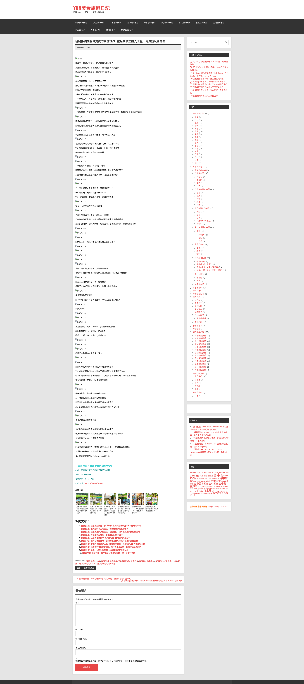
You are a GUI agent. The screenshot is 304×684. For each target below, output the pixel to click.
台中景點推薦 (200, 347)
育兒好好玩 (199, 314)
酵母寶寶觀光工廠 (107, 563)
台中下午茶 (208, 479)
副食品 (197, 300)
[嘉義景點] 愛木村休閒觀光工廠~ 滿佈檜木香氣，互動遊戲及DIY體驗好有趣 (113, 544)
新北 (196, 162)
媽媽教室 (198, 303)
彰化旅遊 (207, 488)
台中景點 (196, 481)
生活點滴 (196, 329)
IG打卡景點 (193, 473)
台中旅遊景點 (132, 22)
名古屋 (201, 235)
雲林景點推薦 (200, 355)
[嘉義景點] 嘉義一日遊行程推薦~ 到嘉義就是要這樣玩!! (151, 509)
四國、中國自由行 (202, 189)
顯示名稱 (79, 629)
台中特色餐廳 (205, 481)
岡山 (198, 193)
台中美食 (216, 480)
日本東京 (218, 491)
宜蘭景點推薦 (200, 335)
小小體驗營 (201, 318)
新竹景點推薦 (200, 341)
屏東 (196, 151)
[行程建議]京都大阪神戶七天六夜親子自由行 (208, 84)
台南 (196, 145)
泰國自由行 (197, 376)
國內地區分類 (198, 113)
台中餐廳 (213, 483)
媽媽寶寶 (196, 296)
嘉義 (88, 560)
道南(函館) (201, 261)
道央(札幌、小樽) (204, 264)
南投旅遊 (210, 476)
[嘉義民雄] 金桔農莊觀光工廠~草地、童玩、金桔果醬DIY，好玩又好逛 (111, 525)
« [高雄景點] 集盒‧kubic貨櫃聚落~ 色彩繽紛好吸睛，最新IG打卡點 (102, 578)
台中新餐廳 (215, 479)
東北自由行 (199, 274)
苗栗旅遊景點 (115, 22)
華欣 (196, 388)
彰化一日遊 (198, 488)
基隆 (196, 117)
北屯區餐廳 (209, 473)
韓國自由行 (197, 392)
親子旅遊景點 (219, 493)
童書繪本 (198, 311)
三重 (200, 240)
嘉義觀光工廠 (161, 560)
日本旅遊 (209, 490)
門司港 (199, 177)
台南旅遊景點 (218, 22)
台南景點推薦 (200, 361)
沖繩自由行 (199, 284)
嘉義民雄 (134, 560)
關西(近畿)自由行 (202, 208)
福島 (198, 280)
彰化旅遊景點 (150, 22)
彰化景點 (223, 488)
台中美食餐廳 (201, 483)
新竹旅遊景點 (98, 22)
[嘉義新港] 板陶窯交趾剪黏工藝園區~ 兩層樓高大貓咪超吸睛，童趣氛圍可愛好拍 (110, 511)
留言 (77, 603)
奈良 (198, 218)
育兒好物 (198, 322)
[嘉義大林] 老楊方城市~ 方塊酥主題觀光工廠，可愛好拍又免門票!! (138, 510)
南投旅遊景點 (167, 22)
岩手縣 (199, 277)
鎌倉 (198, 254)
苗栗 (196, 128)
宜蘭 (196, 154)
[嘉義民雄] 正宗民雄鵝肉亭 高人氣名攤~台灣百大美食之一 (105, 537)
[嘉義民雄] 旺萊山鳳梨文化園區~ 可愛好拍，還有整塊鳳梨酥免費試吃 (110, 531)
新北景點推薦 (200, 367)
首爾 (196, 396)
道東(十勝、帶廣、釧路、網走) (209, 270)
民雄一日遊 (172, 560)
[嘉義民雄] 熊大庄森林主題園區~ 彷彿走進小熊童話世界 (104, 528)
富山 (200, 237)
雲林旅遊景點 (184, 22)
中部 (198, 231)
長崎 (198, 185)
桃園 (196, 123)
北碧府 (197, 380)
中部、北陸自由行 (202, 227)
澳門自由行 (110, 30)
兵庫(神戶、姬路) (204, 220)
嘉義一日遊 (95, 560)
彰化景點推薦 (200, 349)
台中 (196, 131)
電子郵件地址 (81, 639)
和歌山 (199, 223)
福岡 (198, 182)
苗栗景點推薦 (200, 344)
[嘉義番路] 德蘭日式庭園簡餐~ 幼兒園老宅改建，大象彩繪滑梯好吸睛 (124, 510)
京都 (198, 215)
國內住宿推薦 (198, 373)
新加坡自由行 (127, 30)
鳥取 (198, 196)
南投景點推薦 (200, 352)
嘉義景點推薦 (89, 568)
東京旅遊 (224, 491)
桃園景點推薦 (200, 338)
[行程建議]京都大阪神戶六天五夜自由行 (206, 87)
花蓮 (196, 157)
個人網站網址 (81, 648)
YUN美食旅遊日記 (91, 8)
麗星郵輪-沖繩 (201, 170)
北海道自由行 (200, 257)
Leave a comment (83, 47)
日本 (200, 490)
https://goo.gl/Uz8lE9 (94, 483)
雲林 (196, 140)
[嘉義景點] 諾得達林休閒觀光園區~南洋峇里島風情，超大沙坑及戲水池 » (151, 580)
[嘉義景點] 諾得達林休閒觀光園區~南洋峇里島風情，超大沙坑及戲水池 (111, 547)
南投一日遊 (203, 476)
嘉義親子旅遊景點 (146, 560)
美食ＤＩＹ (197, 326)
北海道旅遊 (222, 473)
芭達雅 (197, 386)
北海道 (215, 472)
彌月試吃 (198, 306)
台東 (196, 160)
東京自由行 (199, 244)
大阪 (198, 212)
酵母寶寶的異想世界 (90, 563)
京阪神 (203, 472)
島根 (198, 199)
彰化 (196, 137)
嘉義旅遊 (105, 560)
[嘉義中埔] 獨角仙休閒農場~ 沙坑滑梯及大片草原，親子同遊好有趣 (96, 510)
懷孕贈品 (198, 309)
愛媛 (198, 204)
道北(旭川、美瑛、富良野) (208, 267)
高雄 (196, 148)
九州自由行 (199, 173)
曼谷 (196, 383)
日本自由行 (80, 30)
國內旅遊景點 (198, 331)
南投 (196, 134)
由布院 (199, 180)
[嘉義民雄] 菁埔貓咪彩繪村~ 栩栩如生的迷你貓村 (102, 534)
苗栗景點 (209, 493)
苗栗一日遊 (196, 493)
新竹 (196, 125)
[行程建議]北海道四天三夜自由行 (204, 95)
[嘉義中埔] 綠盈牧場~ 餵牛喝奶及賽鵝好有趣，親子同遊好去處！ (82, 510)
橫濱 (198, 251)
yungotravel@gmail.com (218, 506)
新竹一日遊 (193, 491)
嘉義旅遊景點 (201, 22)
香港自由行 (95, 30)
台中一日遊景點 (199, 479)
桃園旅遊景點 (81, 22)
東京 (198, 248)
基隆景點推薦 (200, 364)
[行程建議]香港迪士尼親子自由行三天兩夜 (207, 81)
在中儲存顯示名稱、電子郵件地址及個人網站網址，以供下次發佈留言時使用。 (111, 661)
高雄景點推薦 (200, 369)
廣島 (198, 201)
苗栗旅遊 (204, 493)
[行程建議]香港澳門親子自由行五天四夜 (206, 78)
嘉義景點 (126, 560)
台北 (196, 120)
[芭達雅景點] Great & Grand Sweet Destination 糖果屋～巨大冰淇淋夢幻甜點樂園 (208, 452)
